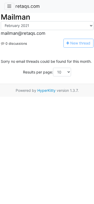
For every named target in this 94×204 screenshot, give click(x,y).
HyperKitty (46, 90)
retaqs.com (27, 6)
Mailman (15, 17)
